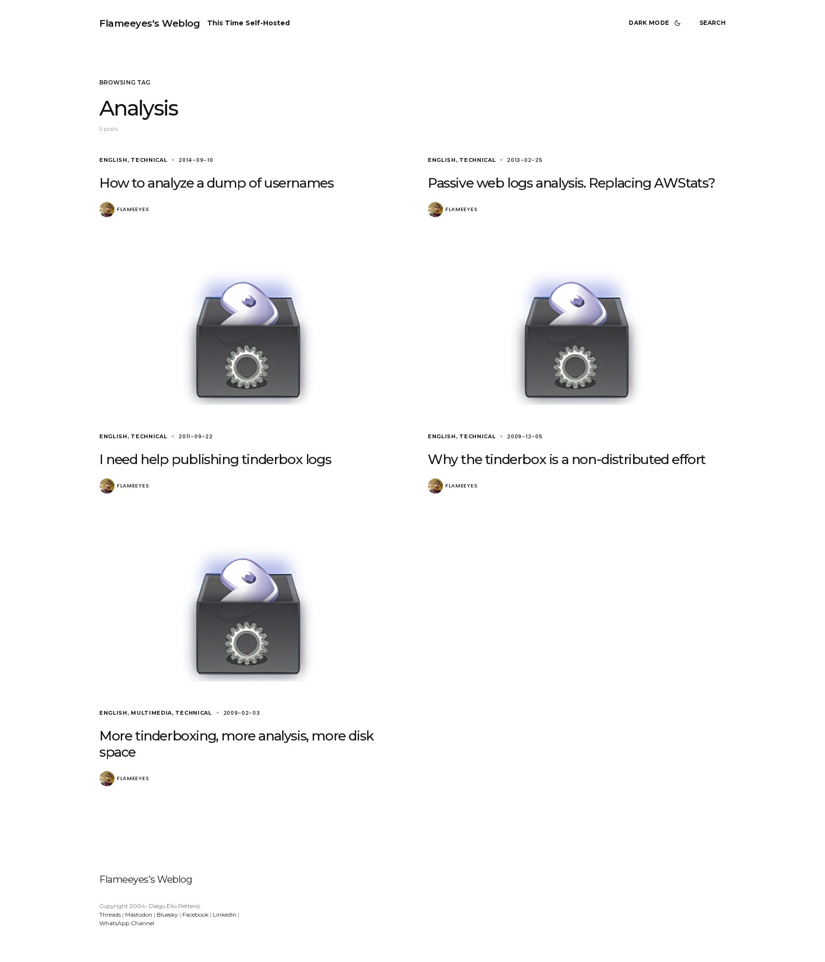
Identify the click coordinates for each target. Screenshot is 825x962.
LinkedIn (224, 914)
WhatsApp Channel (126, 923)
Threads (110, 914)
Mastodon (138, 914)
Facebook (195, 914)
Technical (149, 160)
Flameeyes (133, 209)
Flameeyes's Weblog (149, 23)
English (113, 160)
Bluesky (167, 914)
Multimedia (151, 712)
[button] (656, 23)
